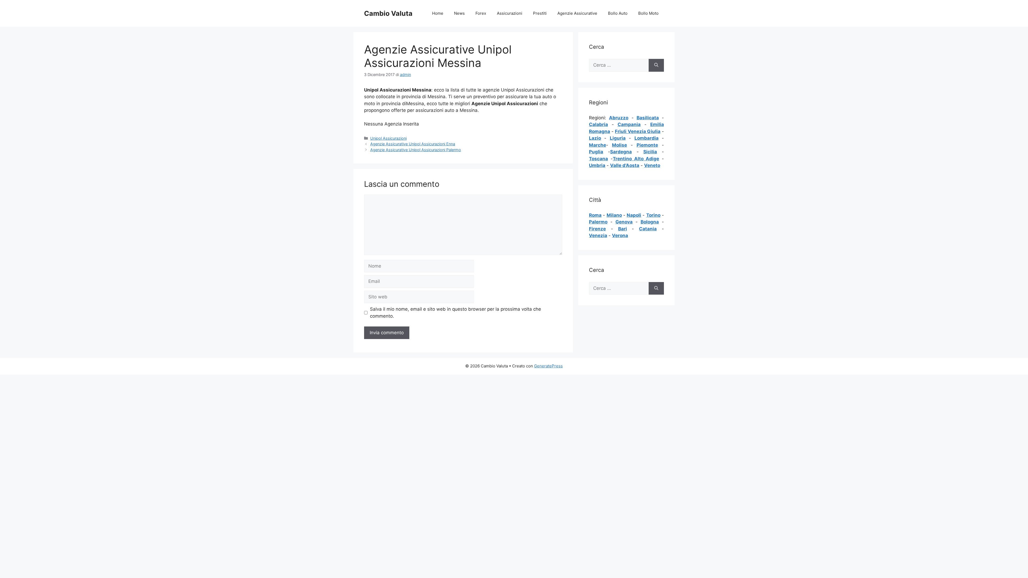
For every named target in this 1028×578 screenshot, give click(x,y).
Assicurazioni (509, 13)
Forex (480, 13)
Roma (595, 215)
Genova (624, 222)
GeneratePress (548, 365)
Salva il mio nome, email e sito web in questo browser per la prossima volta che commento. (455, 312)
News (459, 13)
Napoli (634, 215)
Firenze (597, 228)
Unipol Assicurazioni (388, 138)
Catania (648, 228)
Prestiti (540, 13)
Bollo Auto (618, 13)
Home (437, 13)
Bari (622, 228)
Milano (614, 215)
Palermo (598, 222)
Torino (653, 215)
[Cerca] (656, 65)
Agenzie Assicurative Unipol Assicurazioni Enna (412, 144)
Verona (620, 235)
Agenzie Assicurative (577, 13)
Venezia (598, 235)
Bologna (650, 222)
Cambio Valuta (388, 13)
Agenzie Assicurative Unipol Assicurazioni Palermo (415, 149)
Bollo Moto (648, 13)
